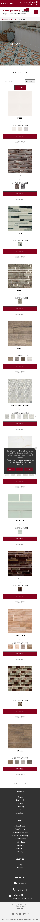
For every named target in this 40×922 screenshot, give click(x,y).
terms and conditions (17, 462)
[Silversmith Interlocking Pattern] (20, 276)
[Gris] (20, 129)
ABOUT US (20, 859)
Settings (28, 469)
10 (20, 784)
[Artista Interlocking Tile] (20, 563)
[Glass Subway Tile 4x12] (20, 506)
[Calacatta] (20, 103)
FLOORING (20, 791)
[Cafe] (20, 333)
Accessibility (5, 919)
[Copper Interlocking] (20, 161)
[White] (26, 129)
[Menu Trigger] (36, 12)
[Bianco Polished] (7, 474)
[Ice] (23, 761)
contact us (22, 883)
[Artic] (17, 647)
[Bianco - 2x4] (25, 474)
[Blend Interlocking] (20, 218)
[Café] (29, 647)
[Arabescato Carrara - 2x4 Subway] (31, 416)
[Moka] (29, 761)
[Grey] (17, 761)
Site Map (35, 919)
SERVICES (20, 820)
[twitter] (16, 914)
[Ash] (23, 647)
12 (25, 784)
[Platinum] (29, 359)
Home (4, 19)
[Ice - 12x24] (31, 474)
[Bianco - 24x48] (19, 474)
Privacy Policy (28, 919)
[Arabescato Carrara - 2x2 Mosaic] (25, 416)
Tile (15, 19)
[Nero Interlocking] (23, 186)
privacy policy (23, 460)
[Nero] (23, 359)
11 (22, 784)
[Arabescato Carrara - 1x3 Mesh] (13, 416)
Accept (11, 469)
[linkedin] (20, 914)
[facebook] (12, 914)
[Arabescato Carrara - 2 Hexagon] (19, 416)
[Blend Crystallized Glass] (20, 678)
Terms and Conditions (16, 919)
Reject (19, 469)
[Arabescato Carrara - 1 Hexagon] (20, 391)
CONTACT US (20, 877)
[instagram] (28, 914)
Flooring (10, 19)
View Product (20, 136)
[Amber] (20, 621)
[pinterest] (24, 914)
